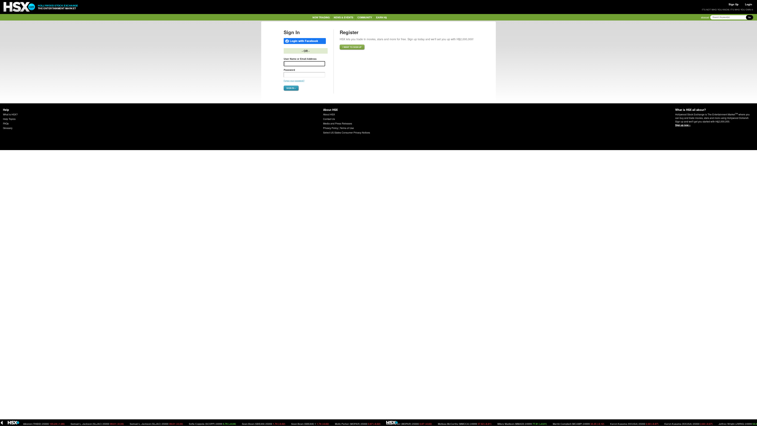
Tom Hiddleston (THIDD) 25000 (27, 424)
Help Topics (9, 119)
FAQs (6, 123)
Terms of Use (347, 128)
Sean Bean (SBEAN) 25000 (251, 424)
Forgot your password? (294, 80)
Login (748, 4)
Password (289, 70)
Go (749, 17)
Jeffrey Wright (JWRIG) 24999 (730, 424)
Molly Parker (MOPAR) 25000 (345, 424)
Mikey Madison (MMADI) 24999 (509, 424)
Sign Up (733, 4)
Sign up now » (683, 125)
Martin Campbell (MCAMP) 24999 (566, 424)
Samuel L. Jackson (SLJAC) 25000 (84, 424)
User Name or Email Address (300, 59)
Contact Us (329, 119)
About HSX (329, 114)
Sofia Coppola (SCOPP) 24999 (200, 424)
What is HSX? (10, 114)
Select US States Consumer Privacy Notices (346, 132)
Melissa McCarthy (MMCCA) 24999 (452, 424)
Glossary (7, 128)
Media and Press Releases (337, 123)
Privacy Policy (330, 128)
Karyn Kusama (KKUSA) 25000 (621, 424)
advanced (705, 17)
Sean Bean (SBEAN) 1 (297, 424)
